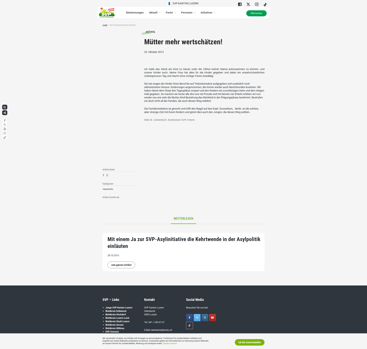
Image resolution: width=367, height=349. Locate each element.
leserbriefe (108, 189)
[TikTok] (189, 325)
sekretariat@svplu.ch (161, 330)
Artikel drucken (110, 197)
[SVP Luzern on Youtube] (212, 317)
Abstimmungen (135, 12)
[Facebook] (189, 317)
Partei (169, 12)
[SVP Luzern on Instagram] (204, 317)
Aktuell (153, 12)
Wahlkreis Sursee (114, 324)
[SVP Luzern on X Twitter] (197, 317)
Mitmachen (256, 13)
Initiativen (206, 12)
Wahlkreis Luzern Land (117, 318)
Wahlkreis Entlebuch (115, 311)
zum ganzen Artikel (121, 264)
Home (105, 25)
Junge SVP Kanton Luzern (118, 307)
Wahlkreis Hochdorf (115, 314)
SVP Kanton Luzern (184, 3)
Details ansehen (170, 343)
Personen (186, 12)
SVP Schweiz (112, 331)
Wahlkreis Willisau (114, 328)
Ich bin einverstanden (249, 342)
